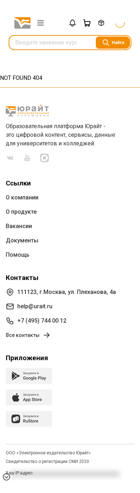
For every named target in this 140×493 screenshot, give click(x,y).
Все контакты (22, 335)
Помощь (17, 254)
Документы (22, 240)
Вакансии (19, 226)
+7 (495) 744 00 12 (41, 320)
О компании (22, 197)
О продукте (21, 211)
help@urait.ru (34, 306)
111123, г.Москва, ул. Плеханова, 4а (66, 292)
